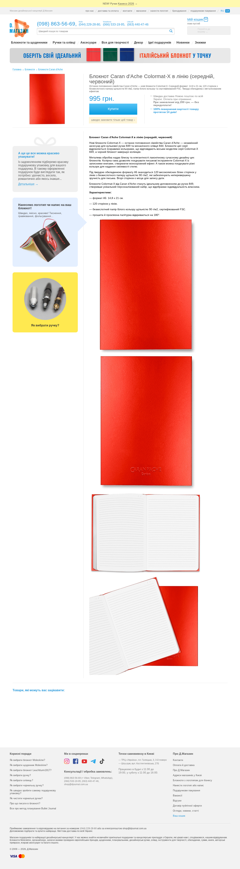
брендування (179, 11)
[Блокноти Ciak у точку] (120, 55)
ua (227, 11)
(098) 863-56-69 (56, 24)
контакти (127, 11)
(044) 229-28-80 (88, 828)
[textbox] (103, 31)
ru (222, 11)
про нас (90, 11)
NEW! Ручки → (120, 3)
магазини (141, 11)
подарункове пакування (203, 11)
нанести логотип (159, 11)
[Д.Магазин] (19, 28)
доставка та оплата (108, 11)
